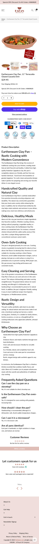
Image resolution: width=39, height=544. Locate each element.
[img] (19, 464)
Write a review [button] (19, 449)
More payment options (19, 114)
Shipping (7, 84)
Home (3, 19)
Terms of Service (28, 536)
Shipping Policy (23, 533)
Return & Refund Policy (13, 536)
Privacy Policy (13, 533)
